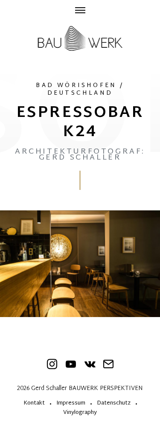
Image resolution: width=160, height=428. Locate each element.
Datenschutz (114, 403)
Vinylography (80, 413)
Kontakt (34, 403)
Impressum (70, 403)
